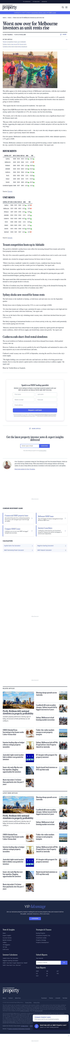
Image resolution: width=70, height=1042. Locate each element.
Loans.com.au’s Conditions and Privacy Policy (46, 415)
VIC (37, 973)
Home (4, 17)
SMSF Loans (52, 12)
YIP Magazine (36, 1)
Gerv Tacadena (8, 34)
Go (64, 962)
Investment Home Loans (38, 12)
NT (47, 975)
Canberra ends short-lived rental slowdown (15, 46)
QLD (37, 975)
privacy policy (42, 450)
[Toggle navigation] (66, 7)
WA (47, 971)
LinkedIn (57, 998)
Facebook (44, 998)
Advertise (44, 1)
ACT (58, 971)
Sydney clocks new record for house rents (14, 44)
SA (47, 973)
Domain (10, 191)
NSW (37, 971)
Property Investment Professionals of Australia (19, 1028)
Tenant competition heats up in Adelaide (14, 42)
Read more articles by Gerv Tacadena (25, 469)
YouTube (65, 998)
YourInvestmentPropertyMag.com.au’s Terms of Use (45, 414)
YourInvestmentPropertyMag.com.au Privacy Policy (24, 415)
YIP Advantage (26, 1)
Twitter (51, 998)
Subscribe (44, 445)
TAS (58, 973)
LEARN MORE (35, 918)
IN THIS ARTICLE (7, 39)
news (9, 17)
